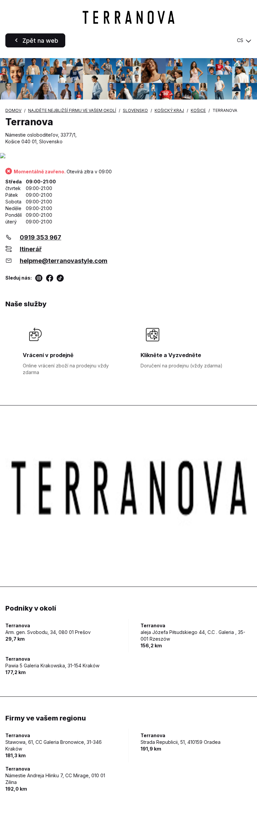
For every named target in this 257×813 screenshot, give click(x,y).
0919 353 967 (40, 237)
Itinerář (30, 249)
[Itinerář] (128, 156)
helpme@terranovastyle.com (63, 260)
